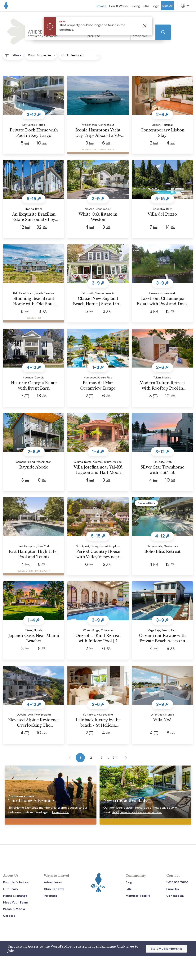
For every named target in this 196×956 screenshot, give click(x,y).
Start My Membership (166, 949)
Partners (50, 896)
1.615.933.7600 (177, 882)
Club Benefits (54, 889)
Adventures (53, 882)
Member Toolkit (138, 896)
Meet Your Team (15, 902)
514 (115, 758)
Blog (129, 882)
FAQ (128, 889)
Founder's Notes (15, 882)
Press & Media (14, 909)
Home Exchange (15, 896)
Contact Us (175, 896)
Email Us (172, 889)
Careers (9, 916)
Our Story (10, 889)
